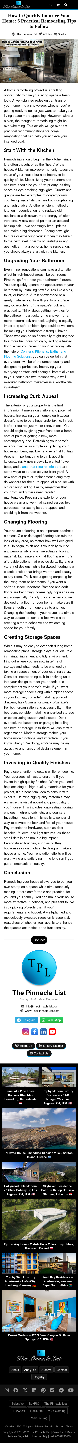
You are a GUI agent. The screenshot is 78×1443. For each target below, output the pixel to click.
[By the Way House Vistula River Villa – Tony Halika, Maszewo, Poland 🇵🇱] (39, 1239)
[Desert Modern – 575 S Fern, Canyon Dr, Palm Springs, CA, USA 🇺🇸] (39, 1330)
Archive (46, 1369)
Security (49, 1426)
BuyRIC (34, 1403)
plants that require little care (40, 466)
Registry (39, 1377)
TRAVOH (19, 1410)
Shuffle (62, 34)
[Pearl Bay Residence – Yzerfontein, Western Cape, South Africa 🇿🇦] (57, 1272)
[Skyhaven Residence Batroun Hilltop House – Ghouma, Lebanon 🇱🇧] (57, 1181)
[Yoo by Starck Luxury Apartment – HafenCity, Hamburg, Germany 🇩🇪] (20, 1272)
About (15, 1369)
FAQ (18, 1426)
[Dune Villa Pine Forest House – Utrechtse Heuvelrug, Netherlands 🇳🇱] (20, 1086)
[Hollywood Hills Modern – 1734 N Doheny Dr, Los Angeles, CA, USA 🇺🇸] (20, 1181)
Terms (69, 1426)
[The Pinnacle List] (39, 1355)
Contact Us (41, 1053)
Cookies (9, 1426)
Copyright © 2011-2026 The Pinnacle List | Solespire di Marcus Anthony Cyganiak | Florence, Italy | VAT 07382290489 (39, 1434)
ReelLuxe (36, 1410)
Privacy (39, 1426)
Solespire (17, 1403)
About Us (26, 1045)
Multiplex (28, 1426)
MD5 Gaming (56, 1410)
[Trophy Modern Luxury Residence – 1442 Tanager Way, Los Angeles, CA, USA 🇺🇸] (57, 1086)
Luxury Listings (53, 1045)
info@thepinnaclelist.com (42, 1006)
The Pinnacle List (27, 34)
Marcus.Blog (39, 1418)
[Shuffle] (58, 5)
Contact (62, 1369)
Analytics (30, 1369)
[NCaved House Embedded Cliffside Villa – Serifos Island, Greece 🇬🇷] (39, 1148)
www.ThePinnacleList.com (42, 1010)
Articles (47, 34)
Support (60, 1426)
